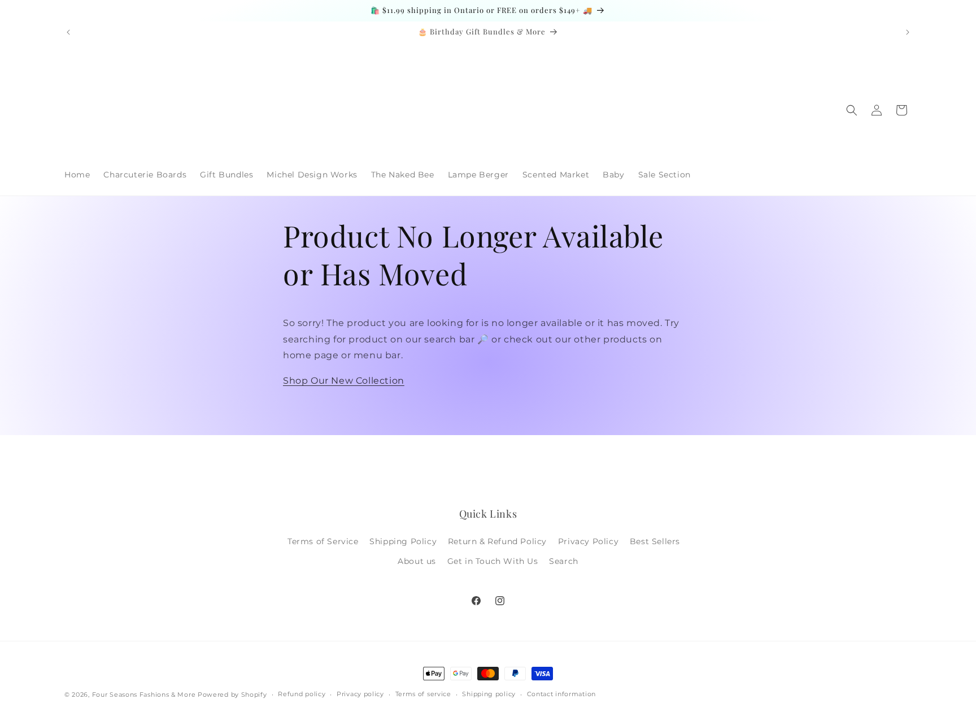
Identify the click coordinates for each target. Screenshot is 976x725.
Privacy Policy (588, 541)
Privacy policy (360, 694)
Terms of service (423, 694)
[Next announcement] (907, 32)
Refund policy (301, 694)
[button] (851, 110)
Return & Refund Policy (497, 541)
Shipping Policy (403, 541)
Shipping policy (489, 694)
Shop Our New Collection (343, 380)
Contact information (561, 694)
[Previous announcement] (68, 32)
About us (417, 561)
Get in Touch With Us (492, 561)
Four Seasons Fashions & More (144, 694)
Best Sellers (655, 541)
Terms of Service (323, 541)
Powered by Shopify (232, 694)
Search (563, 561)
